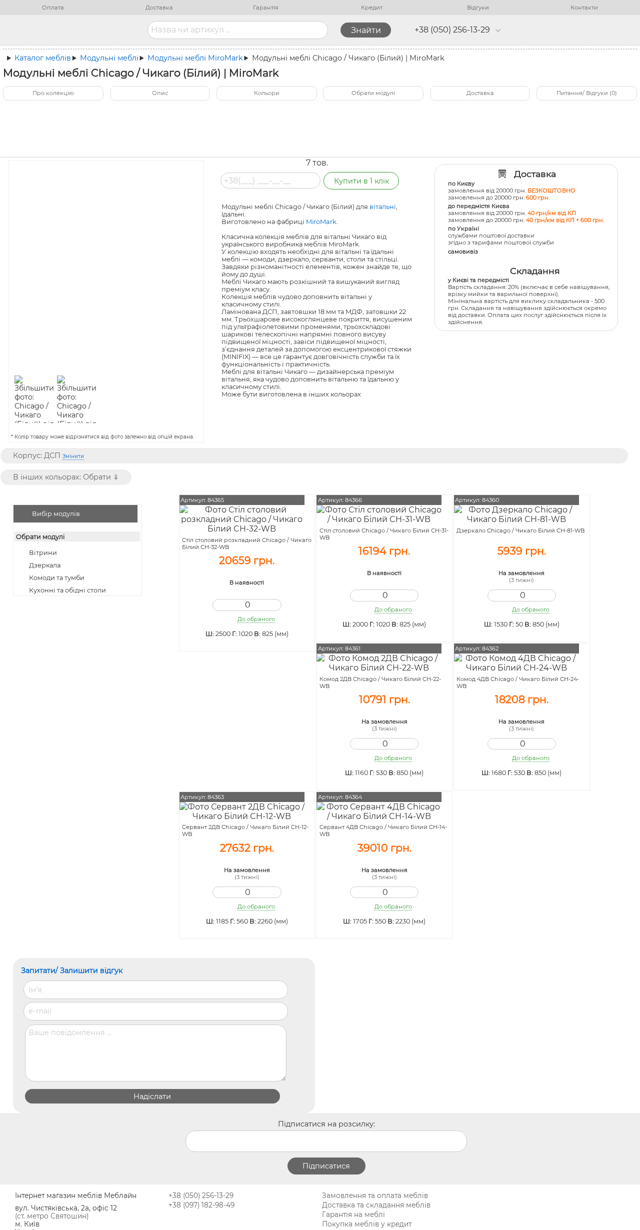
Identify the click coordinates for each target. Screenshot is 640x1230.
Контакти (584, 7)
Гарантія (265, 7)
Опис (160, 93)
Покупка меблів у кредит (367, 1224)
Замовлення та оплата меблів (375, 1196)
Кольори (267, 93)
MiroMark (321, 222)
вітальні (383, 206)
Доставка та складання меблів (376, 1205)
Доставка (159, 7)
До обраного (256, 619)
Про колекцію (53, 93)
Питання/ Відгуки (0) (586, 93)
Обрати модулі (373, 93)
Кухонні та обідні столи (67, 590)
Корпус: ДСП (48, 455)
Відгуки (478, 7)
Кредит (371, 7)
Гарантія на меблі (353, 1214)
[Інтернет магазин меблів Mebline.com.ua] (90, 30)
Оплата (53, 7)
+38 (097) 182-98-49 (201, 1205)
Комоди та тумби (56, 578)
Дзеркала (44, 565)
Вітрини (43, 552)
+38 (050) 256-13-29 (452, 29)
